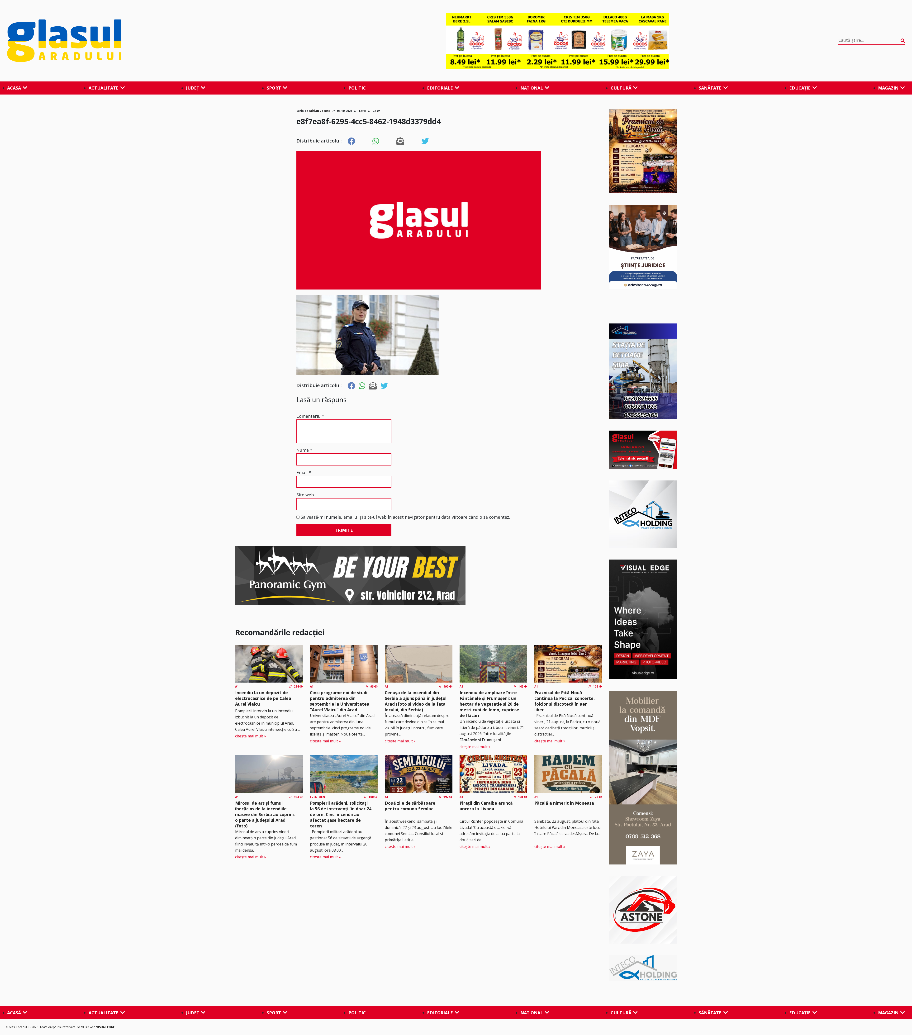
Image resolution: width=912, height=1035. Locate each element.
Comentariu (310, 416)
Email (303, 472)
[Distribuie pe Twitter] (425, 141)
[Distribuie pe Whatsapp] (375, 141)
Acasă (14, 88)
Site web (305, 495)
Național (531, 88)
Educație (800, 88)
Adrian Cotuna (320, 111)
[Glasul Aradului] (141, 40)
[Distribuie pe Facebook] (351, 141)
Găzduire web (86, 1027)
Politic (357, 88)
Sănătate (710, 88)
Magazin (888, 88)
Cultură (621, 88)
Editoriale (440, 88)
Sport (274, 88)
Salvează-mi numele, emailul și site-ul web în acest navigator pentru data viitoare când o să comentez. (405, 517)
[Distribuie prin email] (400, 141)
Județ (192, 88)
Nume (304, 450)
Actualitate (104, 88)
